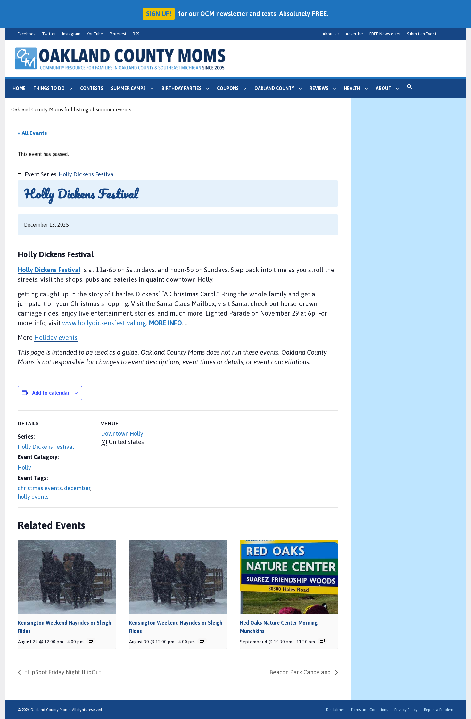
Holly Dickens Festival (46, 446)
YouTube (95, 33)
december (77, 488)
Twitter (49, 33)
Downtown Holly (122, 433)
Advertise (354, 33)
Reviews (319, 88)
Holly (24, 467)
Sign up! (158, 13)
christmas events (40, 488)
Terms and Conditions (369, 709)
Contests (91, 88)
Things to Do (49, 88)
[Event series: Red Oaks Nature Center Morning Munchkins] (322, 641)
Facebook (27, 33)
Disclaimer (335, 709)
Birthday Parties (181, 88)
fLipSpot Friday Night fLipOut (62, 672)
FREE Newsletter (385, 33)
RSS (136, 33)
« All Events (32, 133)
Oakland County (274, 88)
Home (19, 88)
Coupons (228, 88)
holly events (33, 496)
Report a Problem (438, 709)
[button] (410, 88)
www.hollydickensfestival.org (104, 323)
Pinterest (118, 33)
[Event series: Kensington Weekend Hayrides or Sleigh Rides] (91, 641)
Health (352, 88)
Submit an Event (421, 33)
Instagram (71, 33)
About (383, 88)
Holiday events (56, 337)
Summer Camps (128, 88)
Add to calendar (51, 393)
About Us (331, 33)
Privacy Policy (405, 709)
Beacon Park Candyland (300, 672)
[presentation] (67, 576)
